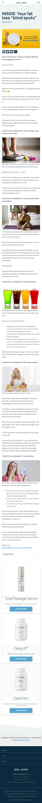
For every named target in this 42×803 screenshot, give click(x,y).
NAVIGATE (4, 750)
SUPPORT (4, 761)
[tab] (21, 554)
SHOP (3, 756)
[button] (21, 609)
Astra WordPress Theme (21, 740)
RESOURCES (9, 554)
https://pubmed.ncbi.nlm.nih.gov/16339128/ (17, 548)
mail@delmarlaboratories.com (26, 782)
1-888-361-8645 (11, 782)
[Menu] (5, 2)
